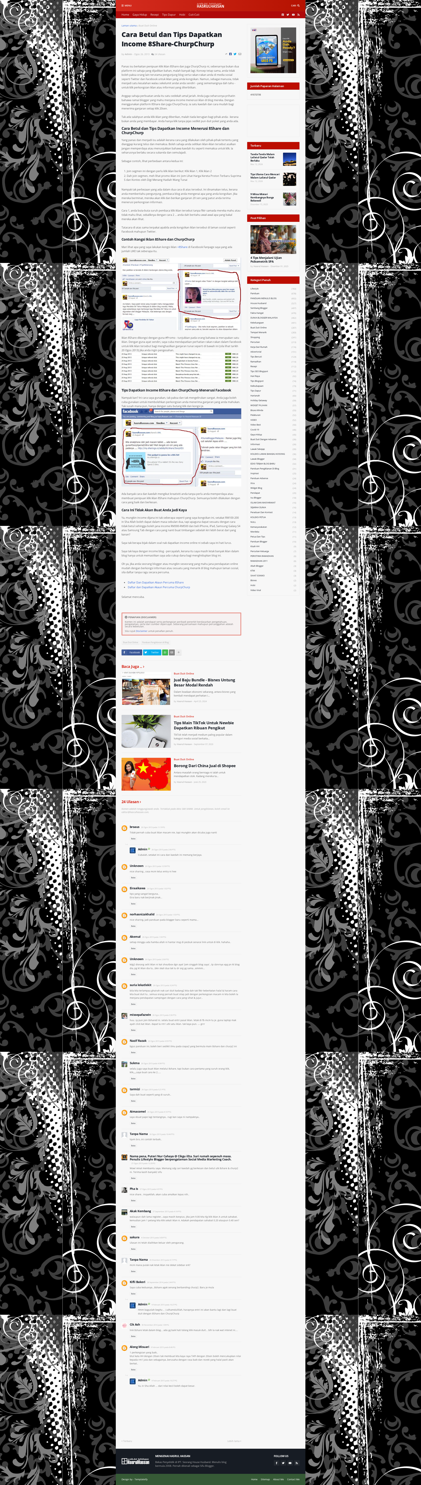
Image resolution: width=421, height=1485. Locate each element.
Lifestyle (273, 288)
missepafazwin (140, 1015)
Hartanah (273, 395)
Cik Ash (135, 1324)
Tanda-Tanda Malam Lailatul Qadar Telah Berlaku (262, 157)
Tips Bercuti (273, 356)
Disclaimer (142, 631)
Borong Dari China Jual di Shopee (205, 765)
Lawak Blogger (273, 458)
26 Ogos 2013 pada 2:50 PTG (157, 959)
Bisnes (273, 580)
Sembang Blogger (273, 308)
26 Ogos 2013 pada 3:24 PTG (165, 985)
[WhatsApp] (165, 652)
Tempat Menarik (273, 332)
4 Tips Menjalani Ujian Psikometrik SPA (266, 259)
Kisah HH (273, 546)
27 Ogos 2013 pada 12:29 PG (143, 1163)
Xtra (273, 483)
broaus (134, 827)
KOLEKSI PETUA (273, 517)
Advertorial (273, 351)
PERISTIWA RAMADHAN (273, 556)
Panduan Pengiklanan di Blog (155, 642)
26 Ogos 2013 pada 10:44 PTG (161, 1134)
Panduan (273, 293)
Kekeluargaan (273, 322)
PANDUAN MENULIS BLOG (273, 298)
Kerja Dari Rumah (273, 347)
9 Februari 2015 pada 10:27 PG (164, 1304)
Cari (293, 5)
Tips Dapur (169, 14)
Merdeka (273, 531)
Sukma (135, 1063)
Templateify (141, 1479)
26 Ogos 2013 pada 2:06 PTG (163, 849)
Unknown (137, 866)
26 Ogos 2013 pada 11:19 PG (153, 827)
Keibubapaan (273, 386)
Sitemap (265, 1479)
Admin (142, 849)
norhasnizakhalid (142, 914)
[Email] (239, 54)
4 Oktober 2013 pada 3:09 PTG (154, 1237)
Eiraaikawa (137, 888)
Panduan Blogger (273, 541)
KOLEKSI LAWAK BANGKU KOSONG (273, 454)
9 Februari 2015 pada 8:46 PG (163, 1347)
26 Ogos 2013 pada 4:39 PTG (153, 1063)
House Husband (273, 303)
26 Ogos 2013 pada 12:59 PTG (157, 866)
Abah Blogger (273, 565)
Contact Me (293, 1479)
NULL (273, 522)
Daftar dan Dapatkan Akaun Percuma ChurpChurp (159, 587)
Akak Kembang (140, 1211)
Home (125, 14)
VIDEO (273, 420)
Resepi (154, 14)
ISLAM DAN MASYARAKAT (273, 502)
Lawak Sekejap (273, 449)
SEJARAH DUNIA (273, 507)
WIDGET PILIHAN (273, 405)
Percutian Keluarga (273, 551)
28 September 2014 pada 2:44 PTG (161, 1282)
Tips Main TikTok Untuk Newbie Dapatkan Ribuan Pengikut (204, 725)
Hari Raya (273, 376)
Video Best (273, 424)
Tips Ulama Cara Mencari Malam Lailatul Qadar (265, 176)
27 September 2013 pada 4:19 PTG (167, 1211)
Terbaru (127, 1441)
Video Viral (273, 590)
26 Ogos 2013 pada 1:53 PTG (168, 914)
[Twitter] (235, 54)
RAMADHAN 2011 (273, 561)
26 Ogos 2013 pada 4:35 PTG (160, 1041)
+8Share (182, 247)
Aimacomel (138, 1111)
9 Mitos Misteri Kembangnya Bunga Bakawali (262, 197)
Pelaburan (273, 415)
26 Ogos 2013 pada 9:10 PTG (159, 1112)
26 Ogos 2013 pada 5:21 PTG (153, 1089)
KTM (273, 570)
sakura (134, 1237)
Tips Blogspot (273, 381)
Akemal (135, 937)
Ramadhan (273, 361)
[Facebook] (230, 54)
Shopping (273, 337)
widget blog (273, 488)
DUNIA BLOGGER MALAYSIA (273, 317)
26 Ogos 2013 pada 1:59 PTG (154, 937)
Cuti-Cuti (194, 14)
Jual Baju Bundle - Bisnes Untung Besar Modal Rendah (204, 682)
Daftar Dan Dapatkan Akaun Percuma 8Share (156, 582)
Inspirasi (273, 473)
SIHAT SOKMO (273, 575)
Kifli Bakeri (137, 1282)
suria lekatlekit (140, 985)
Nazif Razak (138, 1041)
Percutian (273, 342)
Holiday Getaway (273, 400)
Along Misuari (139, 1347)
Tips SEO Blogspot (273, 371)
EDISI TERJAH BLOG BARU (273, 463)
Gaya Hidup (140, 14)
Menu (128, 5)
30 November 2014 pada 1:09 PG (155, 1325)
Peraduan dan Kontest (273, 512)
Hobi (182, 14)
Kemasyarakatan (273, 527)
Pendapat (273, 493)
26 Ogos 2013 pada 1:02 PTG (159, 888)
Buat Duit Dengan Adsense (273, 439)
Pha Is (134, 1189)
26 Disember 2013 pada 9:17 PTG (163, 1260)
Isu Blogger (273, 497)
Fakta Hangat (273, 313)
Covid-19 (273, 429)
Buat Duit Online (148, 25)
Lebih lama (233, 1441)
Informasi (273, 444)
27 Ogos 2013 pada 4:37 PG (151, 1189)
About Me (278, 1479)
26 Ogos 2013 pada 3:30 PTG (164, 1015)
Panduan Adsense (273, 478)
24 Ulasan (159, 54)
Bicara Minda (273, 410)
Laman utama (129, 25)
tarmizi (135, 1089)
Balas (133, 838)
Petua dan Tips (273, 536)
